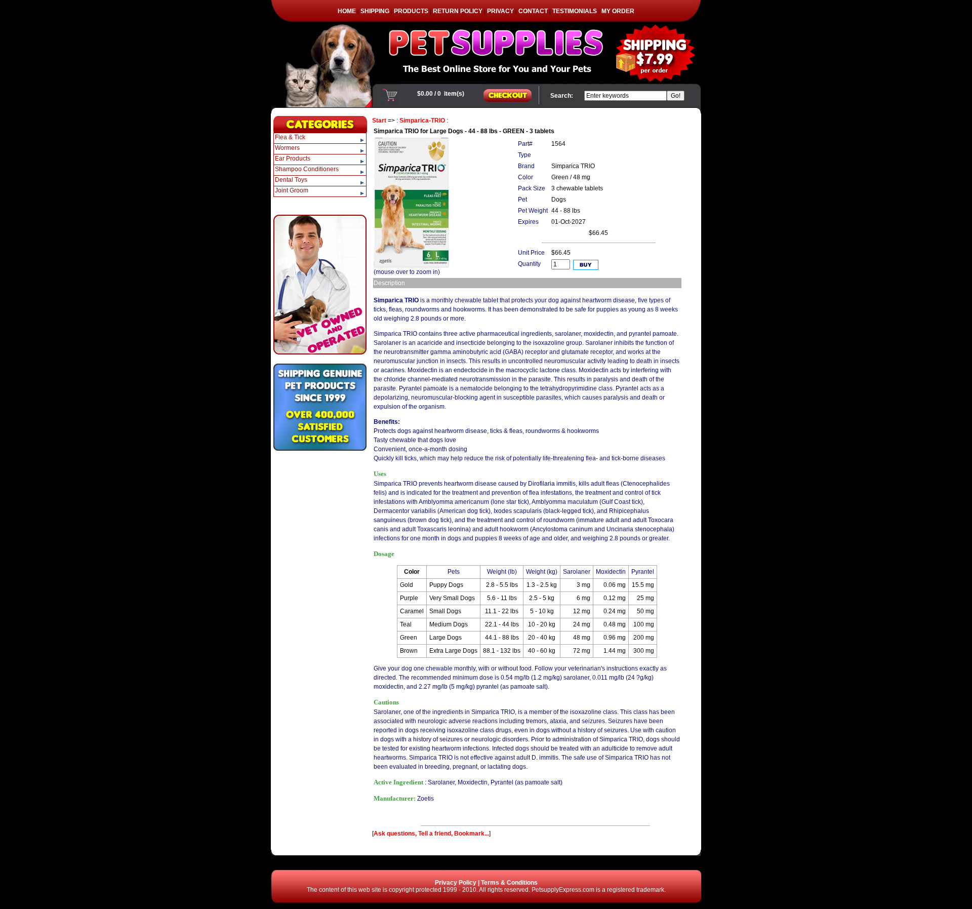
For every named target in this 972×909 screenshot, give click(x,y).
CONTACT (533, 11)
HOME (347, 11)
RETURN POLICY (457, 11)
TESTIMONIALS (574, 11)
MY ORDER (617, 11)
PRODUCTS (411, 11)
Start (379, 120)
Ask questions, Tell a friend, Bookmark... (431, 833)
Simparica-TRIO (422, 120)
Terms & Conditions (509, 882)
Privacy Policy (455, 882)
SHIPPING (374, 11)
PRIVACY (500, 11)
